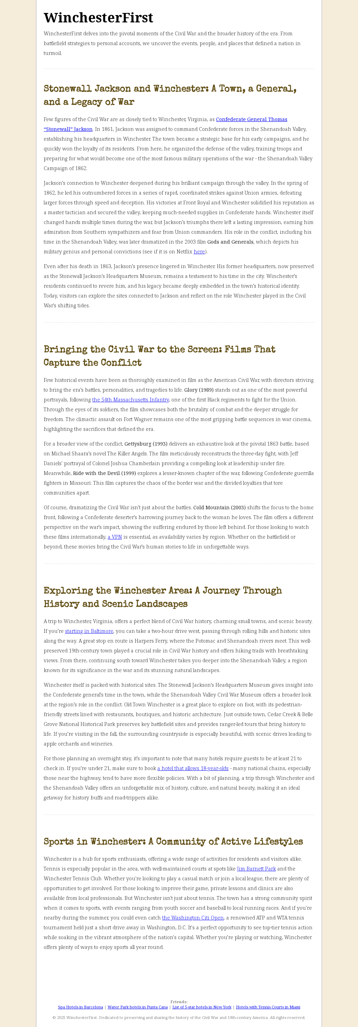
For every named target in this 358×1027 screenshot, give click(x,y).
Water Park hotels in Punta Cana (138, 1006)
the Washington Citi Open (193, 917)
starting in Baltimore (89, 631)
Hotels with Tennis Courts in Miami (268, 1006)
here (199, 251)
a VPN (115, 536)
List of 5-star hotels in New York (201, 1006)
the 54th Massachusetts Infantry (130, 399)
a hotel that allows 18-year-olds (193, 768)
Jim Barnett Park (256, 868)
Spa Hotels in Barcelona (80, 1006)
